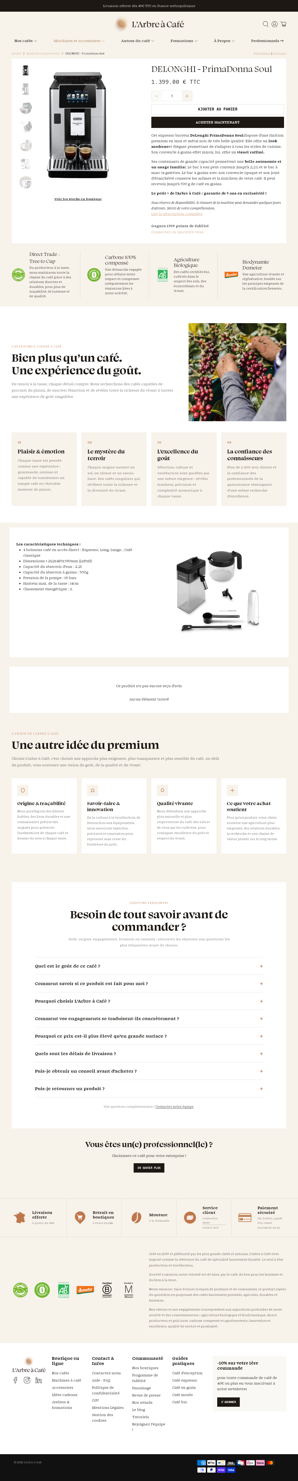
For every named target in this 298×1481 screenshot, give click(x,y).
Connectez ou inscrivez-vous (177, 232)
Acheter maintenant (218, 122)
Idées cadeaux (65, 1394)
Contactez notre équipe (174, 1106)
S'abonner (228, 1402)
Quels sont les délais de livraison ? (75, 1053)
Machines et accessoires (77, 40)
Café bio (179, 1402)
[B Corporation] (107, 1290)
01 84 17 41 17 (211, 1228)
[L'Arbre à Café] (149, 29)
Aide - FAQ (101, 1380)
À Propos (222, 40)
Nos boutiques (145, 1367)
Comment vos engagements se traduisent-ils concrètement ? (107, 1018)
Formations (182, 40)
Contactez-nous (211, 1220)
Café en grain (184, 1387)
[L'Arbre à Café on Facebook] (15, 1380)
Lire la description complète (177, 213)
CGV (95, 1400)
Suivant (279, 53)
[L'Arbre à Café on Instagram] (27, 1380)
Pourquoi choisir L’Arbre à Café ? (72, 1001)
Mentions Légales (108, 1407)
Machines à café (66, 1380)
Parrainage (141, 1388)
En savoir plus (149, 1168)
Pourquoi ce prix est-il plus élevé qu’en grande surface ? (101, 1036)
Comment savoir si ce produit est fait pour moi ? (91, 983)
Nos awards (142, 1402)
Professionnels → (267, 40)
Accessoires (62, 1387)
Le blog (138, 1409)
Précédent (262, 53)
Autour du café (135, 40)
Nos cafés (23, 40)
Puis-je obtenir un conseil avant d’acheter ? (86, 1071)
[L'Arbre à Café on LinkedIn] (38, 1380)
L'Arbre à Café (33, 1462)
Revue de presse (146, 1395)
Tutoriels (140, 1416)
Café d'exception (187, 1373)
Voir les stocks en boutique (78, 199)
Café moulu (182, 1394)
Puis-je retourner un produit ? (70, 1088)
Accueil (16, 53)
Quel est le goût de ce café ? (67, 966)
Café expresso (184, 1380)
